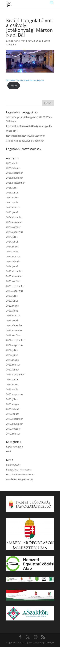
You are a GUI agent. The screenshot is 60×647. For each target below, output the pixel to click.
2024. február (13, 261)
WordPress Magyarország (19, 479)
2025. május (12, 197)
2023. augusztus (14, 290)
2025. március (13, 207)
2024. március (13, 256)
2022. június (12, 354)
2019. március (13, 433)
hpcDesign (48, 642)
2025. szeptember (15, 182)
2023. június (12, 300)
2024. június (12, 241)
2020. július (12, 399)
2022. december (14, 325)
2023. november (14, 276)
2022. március (13, 364)
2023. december (14, 271)
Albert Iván (19, 40)
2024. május (12, 246)
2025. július (12, 187)
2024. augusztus (14, 231)
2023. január (12, 320)
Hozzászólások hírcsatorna (20, 474)
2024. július (12, 236)
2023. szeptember (15, 286)
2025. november (14, 177)
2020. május (12, 404)
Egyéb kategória (14, 446)
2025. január (12, 212)
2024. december (14, 217)
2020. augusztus (14, 394)
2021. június (12, 379)
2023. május (12, 305)
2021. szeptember (15, 374)
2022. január (12, 369)
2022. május (12, 359)
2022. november (14, 330)
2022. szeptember (15, 340)
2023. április (12, 310)
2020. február (13, 409)
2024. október (13, 226)
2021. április (12, 389)
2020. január (12, 413)
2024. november (14, 221)
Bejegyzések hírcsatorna (19, 469)
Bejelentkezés (13, 464)
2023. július (12, 295)
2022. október (13, 335)
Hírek (8, 451)
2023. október (13, 281)
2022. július (12, 349)
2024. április (12, 251)
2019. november (14, 423)
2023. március (13, 315)
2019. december (14, 418)
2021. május (12, 384)
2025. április (12, 202)
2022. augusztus (14, 345)
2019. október (13, 428)
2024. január (12, 266)
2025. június (12, 192)
